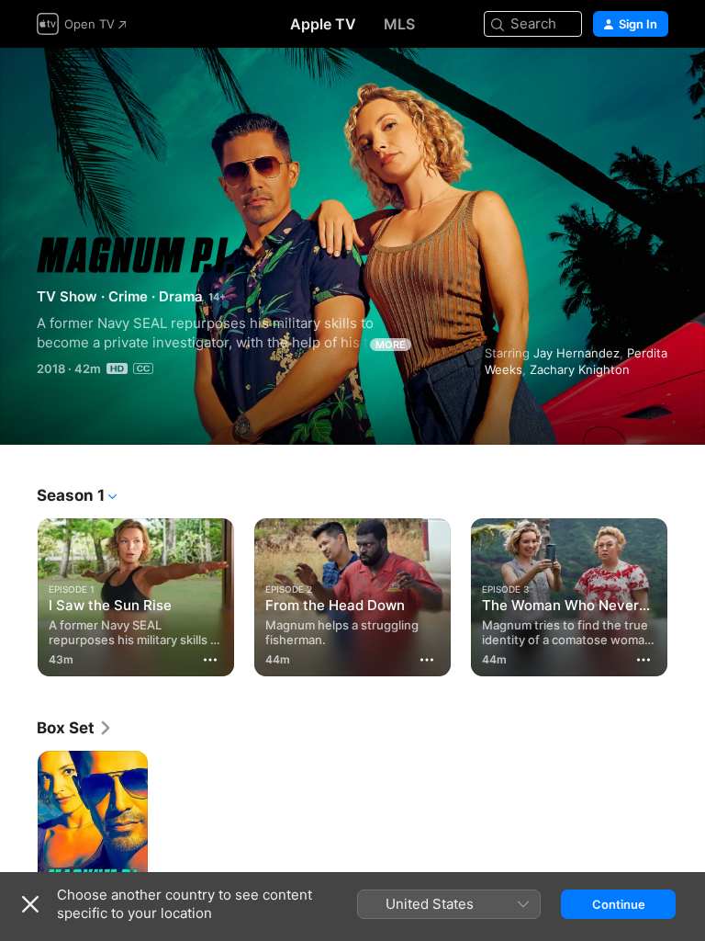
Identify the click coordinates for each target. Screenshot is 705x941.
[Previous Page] (18, 593)
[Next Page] (686, 593)
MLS (399, 24)
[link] (75, 728)
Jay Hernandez (576, 353)
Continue (618, 904)
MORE (390, 344)
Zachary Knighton (580, 369)
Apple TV (323, 24)
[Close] (30, 904)
